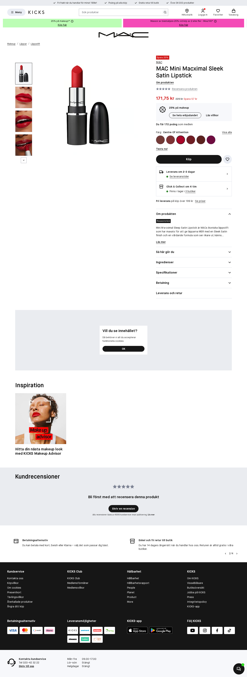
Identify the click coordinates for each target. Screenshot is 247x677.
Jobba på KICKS (196, 592)
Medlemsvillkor (75, 587)
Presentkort (14, 592)
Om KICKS (193, 578)
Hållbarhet (133, 578)
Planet (131, 592)
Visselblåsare (195, 583)
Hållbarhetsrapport (138, 583)
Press (190, 597)
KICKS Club (73, 578)
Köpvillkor (13, 583)
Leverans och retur (169, 293)
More (130, 601)
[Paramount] (201, 140)
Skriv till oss (26, 666)
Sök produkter (90, 12)
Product (132, 597)
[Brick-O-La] (170, 140)
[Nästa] (24, 160)
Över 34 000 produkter (182, 2)
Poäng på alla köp (117, 2)
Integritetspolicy (197, 601)
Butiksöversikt (195, 587)
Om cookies (14, 587)
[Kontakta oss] (238, 668)
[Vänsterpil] (225, 553)
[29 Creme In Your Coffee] (160, 140)
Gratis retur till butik (149, 2)
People (131, 587)
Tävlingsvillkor (15, 597)
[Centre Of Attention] (180, 140)
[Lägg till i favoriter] (227, 159)
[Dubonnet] (190, 140)
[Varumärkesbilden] (123, 34)
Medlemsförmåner (77, 583)
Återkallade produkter (20, 601)
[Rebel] (211, 140)
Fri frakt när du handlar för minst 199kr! (77, 2)
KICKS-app (193, 606)
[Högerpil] (244, 23)
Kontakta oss (15, 578)
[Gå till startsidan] (36, 12)
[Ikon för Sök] (165, 12)
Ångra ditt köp (15, 606)
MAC (159, 62)
